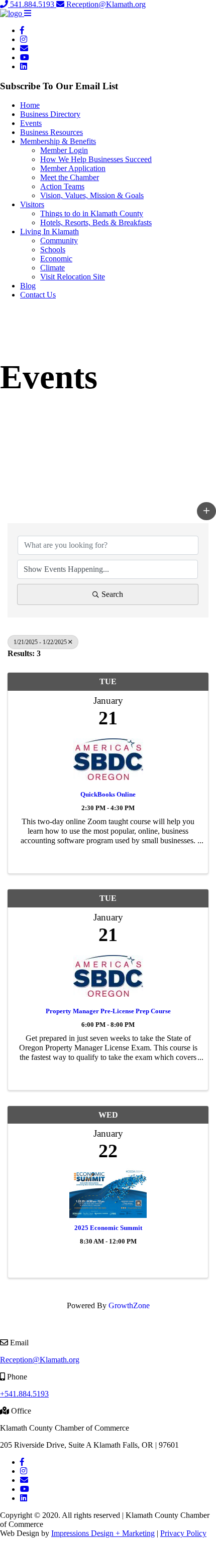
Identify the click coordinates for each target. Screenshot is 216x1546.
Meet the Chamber (69, 177)
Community (59, 240)
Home (30, 105)
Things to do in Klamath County (91, 213)
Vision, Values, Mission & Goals (92, 195)
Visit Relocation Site (72, 276)
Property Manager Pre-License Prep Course (108, 1011)
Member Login (64, 150)
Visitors (32, 204)
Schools (52, 249)
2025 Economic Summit (108, 1227)
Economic (56, 258)
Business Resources (51, 132)
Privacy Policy (183, 1533)
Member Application (72, 168)
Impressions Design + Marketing (103, 1533)
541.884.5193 (32, 4)
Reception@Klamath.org (105, 4)
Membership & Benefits (58, 141)
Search (112, 594)
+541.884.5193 (24, 1393)
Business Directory (50, 114)
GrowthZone (129, 1305)
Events (31, 123)
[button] (27, 13)
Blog (28, 285)
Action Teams (62, 186)
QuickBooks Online (108, 794)
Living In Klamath (49, 231)
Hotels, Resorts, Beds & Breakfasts (96, 222)
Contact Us (38, 294)
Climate (52, 267)
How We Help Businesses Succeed (96, 159)
